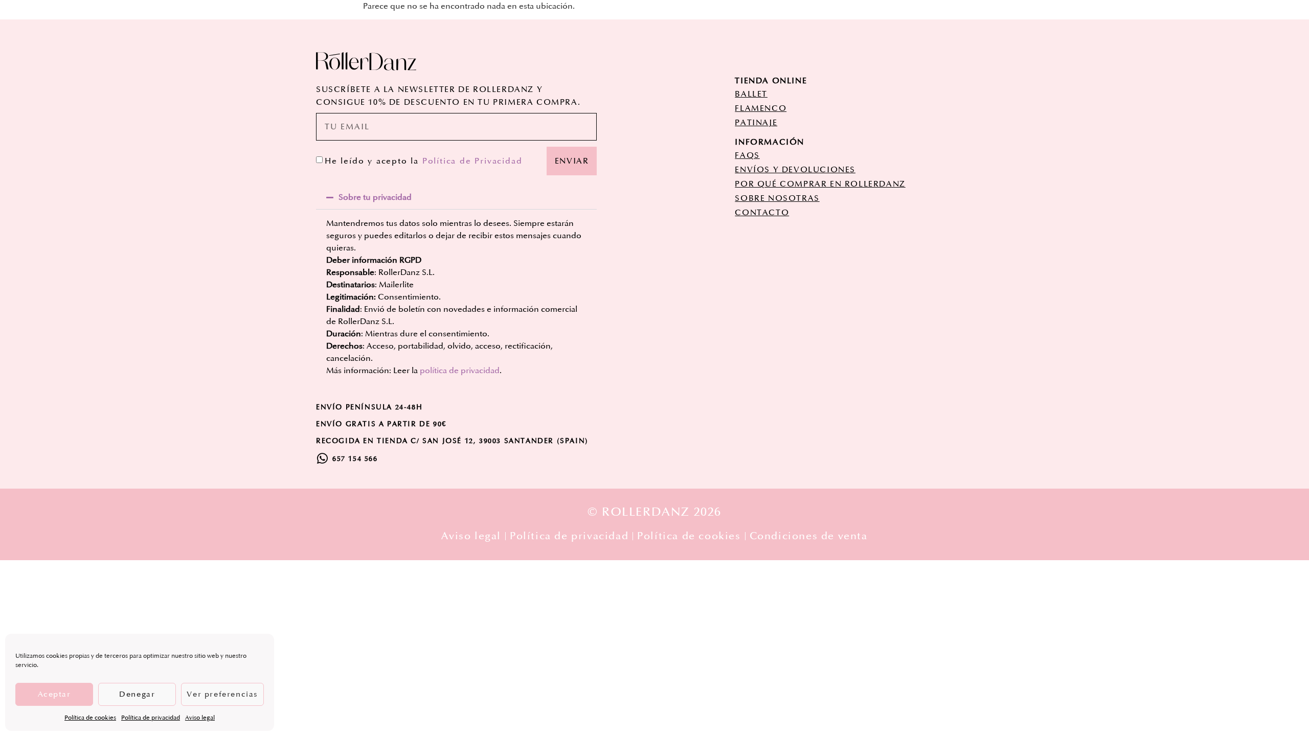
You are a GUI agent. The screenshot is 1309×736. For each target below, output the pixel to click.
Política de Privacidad (472, 161)
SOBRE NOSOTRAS (777, 198)
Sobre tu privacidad (375, 197)
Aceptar (54, 694)
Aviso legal (200, 718)
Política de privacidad (150, 718)
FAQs (747, 155)
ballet (751, 94)
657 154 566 (355, 458)
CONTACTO (762, 213)
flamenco (760, 108)
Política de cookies (90, 718)
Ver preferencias (222, 694)
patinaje (756, 123)
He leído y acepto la (423, 161)
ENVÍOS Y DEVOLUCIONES (795, 170)
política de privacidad (460, 370)
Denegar (137, 694)
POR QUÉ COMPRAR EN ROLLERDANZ (820, 184)
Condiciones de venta (809, 536)
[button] (456, 197)
